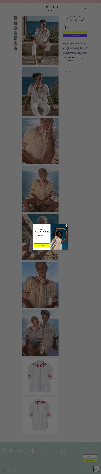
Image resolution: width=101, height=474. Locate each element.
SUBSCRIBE (41, 245)
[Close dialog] (67, 226)
